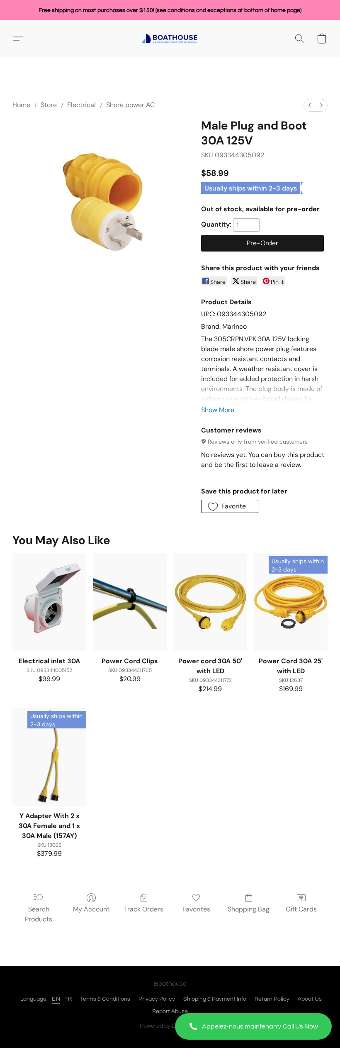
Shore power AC (130, 104)
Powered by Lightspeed (170, 1026)
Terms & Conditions (105, 999)
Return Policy (272, 999)
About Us (310, 999)
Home (21, 104)
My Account (91, 909)
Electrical (81, 104)
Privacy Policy (156, 999)
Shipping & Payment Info (214, 999)
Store (49, 104)
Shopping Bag (249, 909)
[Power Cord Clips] (130, 602)
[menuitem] (310, 105)
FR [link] (68, 999)
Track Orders (143, 909)
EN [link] (56, 999)
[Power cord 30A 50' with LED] (210, 602)
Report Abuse (170, 1011)
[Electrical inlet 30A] (49, 602)
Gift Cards (301, 909)
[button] (253, 1026)
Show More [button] (217, 410)
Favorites (196, 909)
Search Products (38, 914)
